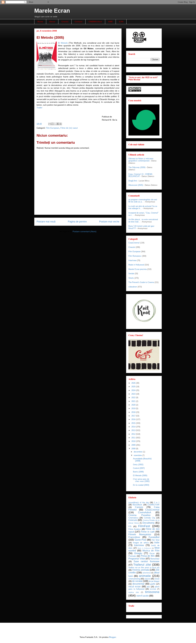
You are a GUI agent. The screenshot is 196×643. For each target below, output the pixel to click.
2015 (133, 423)
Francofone (134, 537)
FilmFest (144, 526)
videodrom (132, 287)
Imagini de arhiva (141, 543)
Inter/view (132, 260)
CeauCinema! (134, 243)
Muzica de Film (150, 550)
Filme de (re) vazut (69, 128)
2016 (133, 419)
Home (40, 21)
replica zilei (133, 592)
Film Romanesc (134, 256)
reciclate (153, 589)
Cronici (64, 21)
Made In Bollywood (144, 548)
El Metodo (63, 43)
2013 (133, 430)
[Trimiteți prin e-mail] (49, 123)
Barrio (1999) (138, 472)
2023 (133, 394)
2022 (133, 397)
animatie (145, 575)
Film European (52, 128)
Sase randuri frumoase (146, 561)
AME (110, 21)
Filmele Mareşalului (139, 534)
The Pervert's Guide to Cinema (141, 282)
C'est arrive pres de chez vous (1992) (141, 480)
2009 (133, 445)
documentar (138, 584)
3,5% (121, 21)
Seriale (131, 273)
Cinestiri (131, 247)
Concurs (132, 520)
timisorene (152, 592)
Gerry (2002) (138, 464)
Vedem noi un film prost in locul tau (143, 567)
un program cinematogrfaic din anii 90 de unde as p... (142, 201)
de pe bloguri (154, 581)
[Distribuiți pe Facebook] (57, 123)
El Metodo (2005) (140, 475)
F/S (129, 526)
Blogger (112, 637)
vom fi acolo (142, 596)
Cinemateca (133, 518)
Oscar (152, 553)
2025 (133, 387)
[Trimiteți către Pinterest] (60, 123)
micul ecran (134, 586)
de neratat (137, 581)
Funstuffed (154, 537)
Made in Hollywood (136, 265)
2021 (133, 401)
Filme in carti (148, 532)
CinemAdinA (144, 512)
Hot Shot (155, 540)
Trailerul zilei (142, 564)
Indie (156, 542)
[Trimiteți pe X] (55, 123)
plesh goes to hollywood (143, 588)
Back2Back (137, 505)
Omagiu (138, 553)
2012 (133, 434)
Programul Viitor (136, 558)
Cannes (139, 507)
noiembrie (138, 455)
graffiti (152, 584)
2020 (133, 405)
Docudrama (148, 523)
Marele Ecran (52, 10)
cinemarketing (134, 579)
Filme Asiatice (134, 529)
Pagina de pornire (77, 221)
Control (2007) (139, 468)
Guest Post (140, 540)
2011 (133, 438)
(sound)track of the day (138, 502)
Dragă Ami (132, 181)
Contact (78, 21)
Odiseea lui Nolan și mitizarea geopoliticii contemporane (140, 160)
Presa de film (148, 556)
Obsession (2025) (135, 185)
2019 (133, 408)
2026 (133, 383)
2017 (133, 416)
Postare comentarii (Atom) (84, 231)
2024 (133, 390)
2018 (133, 412)
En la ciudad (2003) (141, 485)
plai (148, 587)
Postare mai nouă (46, 221)
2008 (133, 449)
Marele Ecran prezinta (137, 269)
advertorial (146, 573)
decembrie (138, 452)
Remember (154, 559)
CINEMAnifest (95, 21)
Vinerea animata (140, 570)
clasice (147, 579)
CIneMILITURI (153, 505)
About (52, 21)
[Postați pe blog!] (52, 123)
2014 (133, 427)
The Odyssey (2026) (136, 167)
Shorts (131, 278)
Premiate (132, 556)
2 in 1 (156, 502)
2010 (133, 441)
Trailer (39, 107)
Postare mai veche (109, 221)
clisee (157, 579)
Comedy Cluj (149, 518)
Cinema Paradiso (139, 515)
